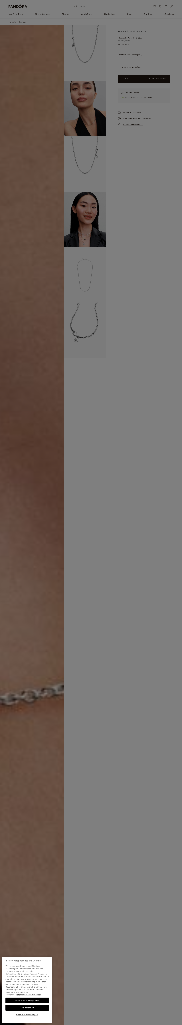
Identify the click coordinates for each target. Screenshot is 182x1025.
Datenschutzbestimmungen (28, 995)
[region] (27, 990)
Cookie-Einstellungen (27, 1015)
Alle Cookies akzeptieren (27, 1000)
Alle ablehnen (27, 1008)
